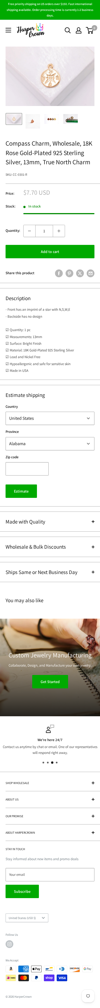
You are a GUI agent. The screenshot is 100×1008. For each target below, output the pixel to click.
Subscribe (22, 891)
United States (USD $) (22, 918)
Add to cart (50, 251)
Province (12, 431)
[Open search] (68, 30)
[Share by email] (90, 273)
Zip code (12, 457)
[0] (89, 30)
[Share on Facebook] (59, 273)
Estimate (21, 491)
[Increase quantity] (59, 231)
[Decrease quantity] (29, 231)
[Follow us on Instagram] (9, 944)
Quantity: (13, 230)
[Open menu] (8, 30)
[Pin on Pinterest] (69, 273)
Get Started (50, 681)
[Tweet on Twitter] (80, 273)
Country (12, 406)
